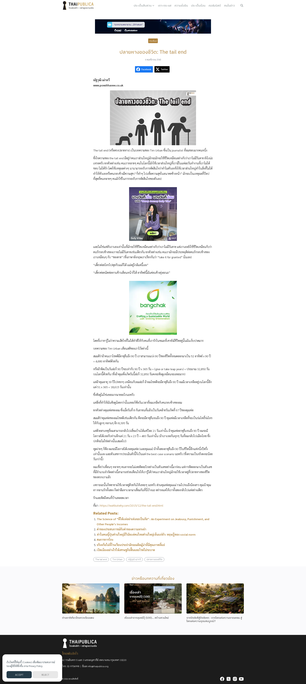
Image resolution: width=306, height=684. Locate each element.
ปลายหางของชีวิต (154, 559)
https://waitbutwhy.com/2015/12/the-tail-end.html (131, 505)
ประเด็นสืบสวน (143, 5)
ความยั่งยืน (181, 5)
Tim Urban (118, 559)
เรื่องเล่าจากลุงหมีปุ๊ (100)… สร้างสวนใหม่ (146, 617)
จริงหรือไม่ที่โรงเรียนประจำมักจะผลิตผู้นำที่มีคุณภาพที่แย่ (131, 545)
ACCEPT (19, 674)
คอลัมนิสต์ (215, 5)
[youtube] (241, 678)
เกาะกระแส (164, 5)
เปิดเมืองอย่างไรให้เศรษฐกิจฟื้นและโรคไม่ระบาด (126, 550)
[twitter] (228, 678)
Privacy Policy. (36, 665)
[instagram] (234, 678)
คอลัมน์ (153, 40)
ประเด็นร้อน (198, 5)
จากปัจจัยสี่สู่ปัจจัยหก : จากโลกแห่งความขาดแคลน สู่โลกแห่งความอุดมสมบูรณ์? (214, 619)
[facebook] (222, 678)
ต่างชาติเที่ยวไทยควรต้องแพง (78, 617)
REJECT (45, 674)
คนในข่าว (229, 5)
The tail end (101, 559)
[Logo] (79, 5)
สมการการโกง (105, 539)
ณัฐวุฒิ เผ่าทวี (134, 559)
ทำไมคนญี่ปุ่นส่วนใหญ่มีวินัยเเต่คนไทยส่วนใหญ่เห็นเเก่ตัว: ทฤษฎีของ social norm (146, 534)
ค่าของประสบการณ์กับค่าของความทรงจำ (121, 529)
